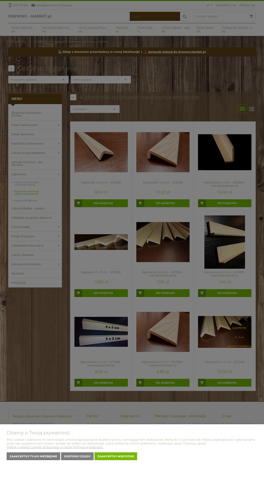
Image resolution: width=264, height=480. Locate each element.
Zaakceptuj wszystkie (116, 456)
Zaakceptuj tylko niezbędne (33, 456)
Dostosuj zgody (77, 456)
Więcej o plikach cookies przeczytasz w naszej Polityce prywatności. (55, 447)
